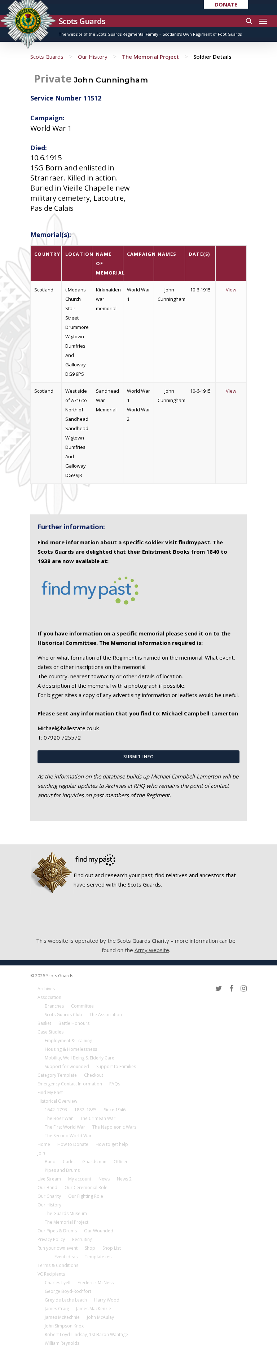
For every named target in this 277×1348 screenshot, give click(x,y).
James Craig (57, 1308)
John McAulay (100, 1317)
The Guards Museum (66, 1213)
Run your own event (58, 1248)
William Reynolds (62, 1343)
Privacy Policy (51, 1239)
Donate (226, 4)
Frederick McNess (96, 1283)
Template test (99, 1257)
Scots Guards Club (63, 1015)
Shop (90, 1248)
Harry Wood (106, 1300)
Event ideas (66, 1257)
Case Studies (50, 1032)
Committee (82, 1006)
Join (41, 1153)
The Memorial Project (150, 56)
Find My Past (50, 1092)
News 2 (124, 1179)
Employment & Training (68, 1040)
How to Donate (72, 1144)
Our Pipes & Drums (57, 1231)
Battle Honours (73, 1023)
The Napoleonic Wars (114, 1127)
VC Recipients (51, 1274)
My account (79, 1179)
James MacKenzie (93, 1308)
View (231, 289)
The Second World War (68, 1136)
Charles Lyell (57, 1283)
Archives (46, 989)
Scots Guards (82, 21)
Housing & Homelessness (71, 1049)
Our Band (47, 1187)
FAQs (114, 1084)
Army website (152, 950)
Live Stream (49, 1179)
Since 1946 (115, 1110)
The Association (105, 1015)
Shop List (111, 1248)
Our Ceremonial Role (86, 1187)
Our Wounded (98, 1231)
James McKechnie (62, 1317)
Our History (92, 56)
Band (50, 1162)
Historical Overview (57, 1101)
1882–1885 (85, 1110)
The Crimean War (97, 1118)
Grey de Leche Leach (66, 1300)
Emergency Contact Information (70, 1084)
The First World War (65, 1127)
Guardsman (94, 1162)
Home (44, 1144)
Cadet (69, 1162)
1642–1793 (56, 1110)
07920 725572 (62, 737)
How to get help (112, 1144)
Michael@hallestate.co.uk (68, 728)
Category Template (57, 1075)
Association (49, 997)
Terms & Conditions (58, 1265)
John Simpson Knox (64, 1326)
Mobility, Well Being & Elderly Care (79, 1058)
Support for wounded (67, 1066)
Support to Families (116, 1066)
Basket (44, 1023)
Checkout (93, 1075)
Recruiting (82, 1239)
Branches (54, 1006)
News (104, 1179)
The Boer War (59, 1118)
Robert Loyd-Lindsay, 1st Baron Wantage (86, 1334)
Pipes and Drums (62, 1170)
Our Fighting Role (85, 1196)
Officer (121, 1162)
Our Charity (49, 1196)
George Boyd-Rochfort (68, 1291)
